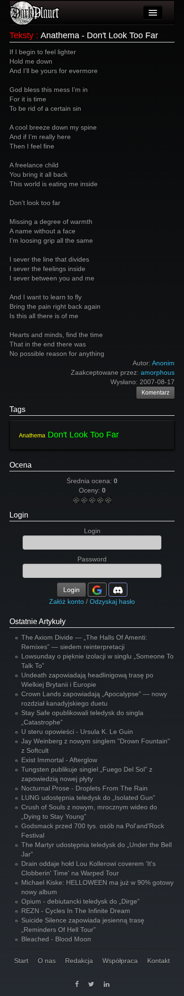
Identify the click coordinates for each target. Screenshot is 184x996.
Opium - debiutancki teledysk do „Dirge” (80, 901)
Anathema (32, 435)
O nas (47, 960)
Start (21, 960)
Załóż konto (66, 601)
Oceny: (90, 490)
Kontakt (158, 960)
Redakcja (79, 960)
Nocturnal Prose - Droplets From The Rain (84, 788)
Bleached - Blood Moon (56, 939)
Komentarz (155, 392)
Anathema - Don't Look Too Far (99, 35)
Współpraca (120, 960)
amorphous (158, 372)
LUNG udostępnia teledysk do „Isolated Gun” (88, 797)
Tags (17, 409)
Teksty (21, 35)
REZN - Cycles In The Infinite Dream (75, 910)
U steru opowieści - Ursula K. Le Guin (77, 731)
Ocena (20, 465)
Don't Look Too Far (83, 434)
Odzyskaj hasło (112, 601)
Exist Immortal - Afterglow (59, 760)
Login (18, 515)
